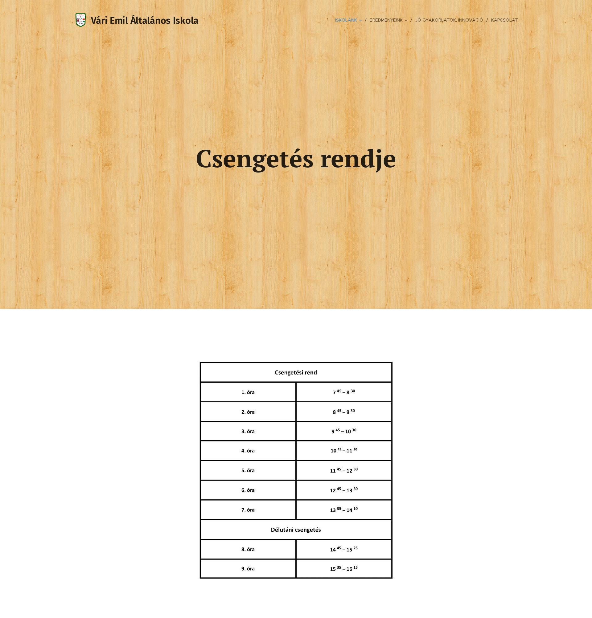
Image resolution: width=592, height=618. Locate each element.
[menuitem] (350, 20)
